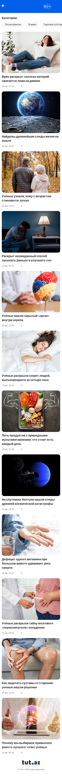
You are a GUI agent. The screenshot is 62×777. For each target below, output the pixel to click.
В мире (32, 24)
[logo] (11, 6)
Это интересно (13, 24)
